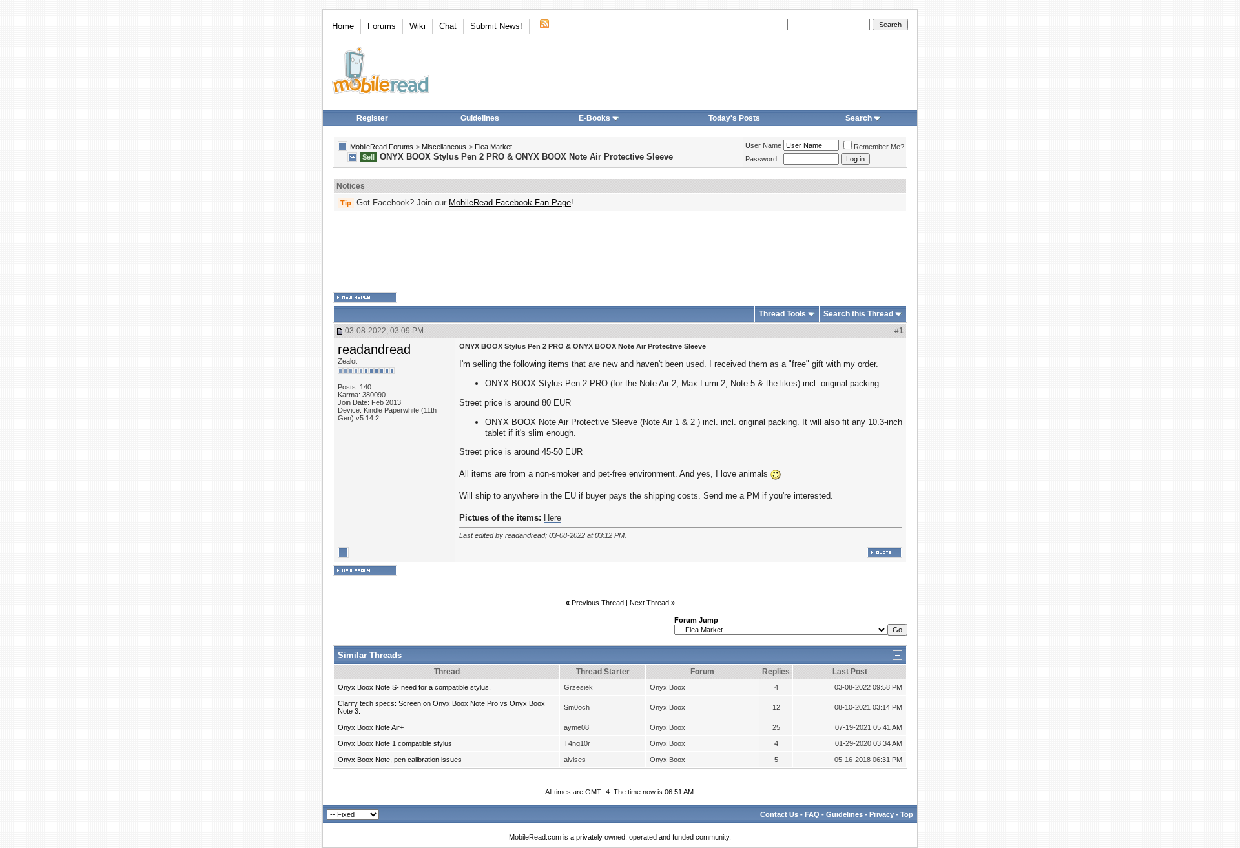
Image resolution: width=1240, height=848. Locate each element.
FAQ (812, 814)
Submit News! (496, 26)
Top (906, 814)
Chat (448, 26)
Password (761, 159)
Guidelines (479, 118)
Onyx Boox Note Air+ (371, 727)
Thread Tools (782, 313)
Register (372, 118)
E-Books (594, 118)
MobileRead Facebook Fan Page (510, 202)
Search (858, 118)
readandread (374, 349)
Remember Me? (879, 146)
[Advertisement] (620, 252)
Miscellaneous (444, 146)
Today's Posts (734, 118)
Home (343, 26)
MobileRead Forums (381, 146)
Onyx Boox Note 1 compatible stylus (395, 743)
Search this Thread (858, 313)
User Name (763, 145)
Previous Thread (598, 602)
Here (552, 517)
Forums (381, 26)
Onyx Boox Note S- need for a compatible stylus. (414, 687)
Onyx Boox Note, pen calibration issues (400, 759)
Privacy (881, 814)
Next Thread (649, 602)
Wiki (417, 26)
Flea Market (493, 146)
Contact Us (779, 814)
